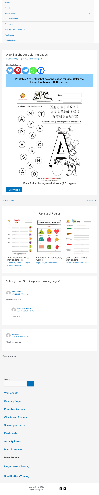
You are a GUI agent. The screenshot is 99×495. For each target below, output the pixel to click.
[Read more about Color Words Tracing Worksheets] (79, 236)
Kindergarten (10, 13)
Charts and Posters (15, 417)
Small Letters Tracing (16, 476)
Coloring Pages (11, 40)
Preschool (9, 8)
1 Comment (11, 263)
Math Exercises (13, 449)
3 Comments (11, 59)
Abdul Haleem (17, 292)
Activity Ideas (12, 441)
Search (7, 379)
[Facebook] (41, 70)
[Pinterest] (17, 70)
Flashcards (9, 35)
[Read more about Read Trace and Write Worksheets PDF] (20, 236)
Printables (9, 24)
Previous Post (9, 200)
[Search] (30, 383)
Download (14, 189)
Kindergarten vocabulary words (49, 258)
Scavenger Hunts (14, 425)
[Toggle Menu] (89, 13)
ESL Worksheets (11, 19)
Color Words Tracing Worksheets (76, 258)
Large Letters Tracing (16, 466)
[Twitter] (10, 70)
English (21, 59)
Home (7, 2)
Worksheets (11, 393)
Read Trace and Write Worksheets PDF (18, 258)
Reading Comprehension (15, 29)
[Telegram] (25, 70)
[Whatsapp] (33, 70)
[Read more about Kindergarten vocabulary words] (49, 236)
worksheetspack (24, 308)
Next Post (91, 200)
